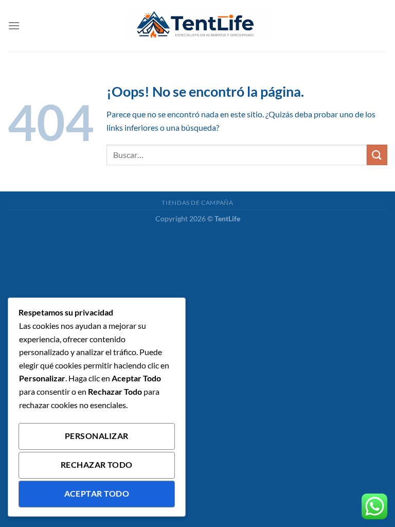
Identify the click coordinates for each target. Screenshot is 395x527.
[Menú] (14, 25)
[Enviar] (377, 155)
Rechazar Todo (97, 464)
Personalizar (97, 436)
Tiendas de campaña (197, 202)
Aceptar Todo (97, 493)
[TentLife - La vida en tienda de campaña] (197, 25)
